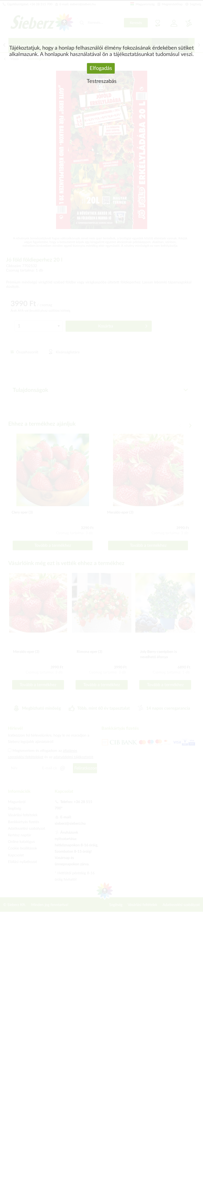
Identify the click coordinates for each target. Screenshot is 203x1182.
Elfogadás (101, 68)
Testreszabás (102, 81)
